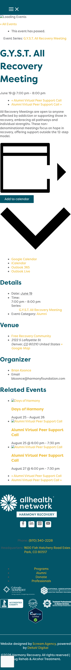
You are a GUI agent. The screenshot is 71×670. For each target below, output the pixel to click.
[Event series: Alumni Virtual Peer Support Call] (62, 443)
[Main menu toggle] (14, 9)
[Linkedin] (31, 524)
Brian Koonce (21, 370)
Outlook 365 (20, 267)
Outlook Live (20, 271)
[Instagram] (40, 524)
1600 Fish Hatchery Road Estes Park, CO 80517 (47, 550)
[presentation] (25, 401)
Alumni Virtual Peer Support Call (36, 100)
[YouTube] (48, 524)
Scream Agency (44, 644)
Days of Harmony (27, 409)
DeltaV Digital (37, 648)
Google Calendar (24, 259)
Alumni (42, 314)
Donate (41, 577)
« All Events (8, 24)
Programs (41, 569)
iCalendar (18, 263)
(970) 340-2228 (41, 540)
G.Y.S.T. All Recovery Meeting (40, 310)
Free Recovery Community (31, 336)
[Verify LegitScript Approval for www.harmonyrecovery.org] (35, 622)
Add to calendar (17, 199)
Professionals (41, 581)
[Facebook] (23, 524)
